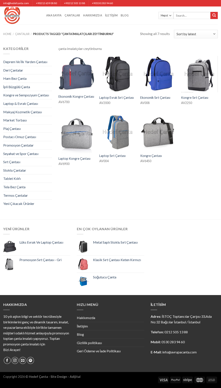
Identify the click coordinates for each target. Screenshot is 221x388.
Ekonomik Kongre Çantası (76, 96)
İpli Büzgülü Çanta (16, 87)
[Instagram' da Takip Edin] (15, 360)
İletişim (111, 15)
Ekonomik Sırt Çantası (155, 97)
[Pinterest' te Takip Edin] (30, 360)
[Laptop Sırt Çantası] (117, 132)
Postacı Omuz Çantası (19, 137)
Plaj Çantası (12, 128)
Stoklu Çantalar (14, 170)
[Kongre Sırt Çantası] (199, 74)
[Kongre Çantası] (158, 132)
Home (7, 34)
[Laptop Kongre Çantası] (76, 133)
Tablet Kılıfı (12, 178)
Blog (125, 15)
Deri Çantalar (13, 70)
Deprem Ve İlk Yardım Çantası (25, 62)
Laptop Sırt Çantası (112, 156)
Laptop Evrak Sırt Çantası (116, 97)
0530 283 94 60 (173, 342)
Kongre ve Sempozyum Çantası (26, 95)
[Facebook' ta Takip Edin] (7, 360)
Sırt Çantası (11, 162)
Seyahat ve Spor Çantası (20, 154)
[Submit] (214, 15)
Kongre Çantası (151, 156)
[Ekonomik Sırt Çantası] (158, 74)
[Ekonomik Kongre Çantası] (76, 73)
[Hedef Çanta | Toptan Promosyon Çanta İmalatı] (21, 15)
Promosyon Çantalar (18, 145)
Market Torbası (15, 120)
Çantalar (72, 15)
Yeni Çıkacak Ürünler (18, 203)
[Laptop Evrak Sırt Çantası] (117, 74)
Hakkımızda (92, 15)
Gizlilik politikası (89, 343)
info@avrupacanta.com (179, 352)
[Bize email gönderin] (22, 360)
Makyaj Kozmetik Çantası (22, 112)
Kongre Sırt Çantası (194, 97)
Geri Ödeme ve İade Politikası (99, 351)
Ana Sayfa (54, 15)
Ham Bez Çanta (15, 78)
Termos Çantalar (15, 195)
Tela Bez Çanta (14, 187)
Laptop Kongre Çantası (74, 158)
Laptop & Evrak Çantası (20, 103)
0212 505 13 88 (176, 332)
